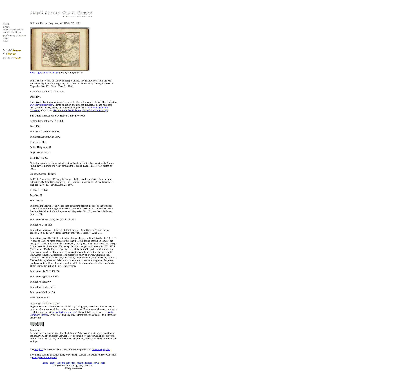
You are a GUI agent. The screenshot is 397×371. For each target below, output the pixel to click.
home (45, 362)
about (52, 362)
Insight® (38, 349)
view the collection (66, 362)
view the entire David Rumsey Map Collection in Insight (80, 110)
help (103, 362)
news (96, 362)
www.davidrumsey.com (41, 104)
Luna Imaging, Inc (101, 349)
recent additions (84, 362)
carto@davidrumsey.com (63, 312)
